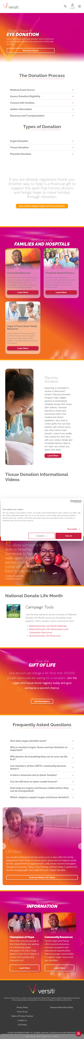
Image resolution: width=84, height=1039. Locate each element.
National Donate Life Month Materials (48, 626)
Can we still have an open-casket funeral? (34, 781)
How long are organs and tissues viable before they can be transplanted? (39, 789)
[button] (5, 846)
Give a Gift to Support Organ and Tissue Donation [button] (42, 206)
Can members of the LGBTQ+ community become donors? (38, 767)
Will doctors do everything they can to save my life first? (38, 758)
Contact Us (22, 1020)
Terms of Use (22, 1012)
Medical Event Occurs (22, 89)
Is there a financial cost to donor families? (33, 775)
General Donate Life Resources (45, 635)
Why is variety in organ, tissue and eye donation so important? (38, 748)
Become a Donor (30, 50)
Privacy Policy (22, 1007)
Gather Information (21, 109)
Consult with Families (22, 102)
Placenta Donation (20, 153)
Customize (40, 536)
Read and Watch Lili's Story (42, 877)
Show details (72, 529)
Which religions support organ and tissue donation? (39, 797)
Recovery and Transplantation (27, 115)
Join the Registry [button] (42, 701)
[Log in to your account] (72, 5)
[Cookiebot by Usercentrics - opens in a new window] (71, 501)
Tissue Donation (19, 147)
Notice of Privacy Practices (22, 1016)
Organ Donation (19, 141)
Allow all (68, 536)
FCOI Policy (22, 1025)
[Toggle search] (65, 6)
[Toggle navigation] (79, 6)
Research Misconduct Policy (61, 1007)
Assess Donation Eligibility (25, 96)
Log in (72, 8)
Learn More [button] (22, 292)
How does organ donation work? (28, 740)
